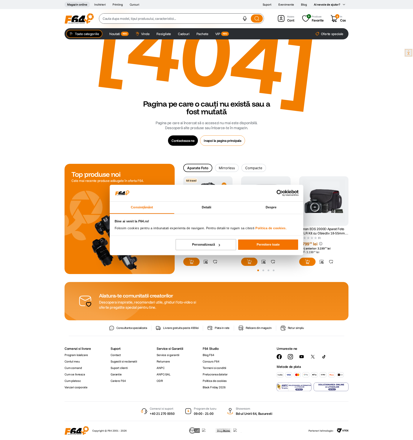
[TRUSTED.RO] (194, 430)
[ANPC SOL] (331, 387)
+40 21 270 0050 (162, 413)
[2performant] (239, 430)
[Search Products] (257, 18)
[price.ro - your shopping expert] (208, 430)
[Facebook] (279, 356)
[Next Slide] (348, 201)
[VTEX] (342, 430)
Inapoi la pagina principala (222, 140)
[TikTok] (324, 356)
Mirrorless (227, 168)
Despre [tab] (271, 207)
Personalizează (203, 244)
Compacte (253, 168)
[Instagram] (290, 356)
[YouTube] (301, 356)
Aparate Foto (197, 168)
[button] (245, 18)
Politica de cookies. (271, 228)
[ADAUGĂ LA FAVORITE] (215, 261)
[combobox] (181, 18)
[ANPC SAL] (294, 387)
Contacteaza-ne (182, 140)
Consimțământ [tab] (142, 207)
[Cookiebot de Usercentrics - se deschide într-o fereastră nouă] (280, 193)
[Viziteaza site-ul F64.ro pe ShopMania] (223, 430)
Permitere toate (268, 244)
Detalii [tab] (206, 207)
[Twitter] (312, 356)
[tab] (197, 168)
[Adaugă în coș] (191, 262)
